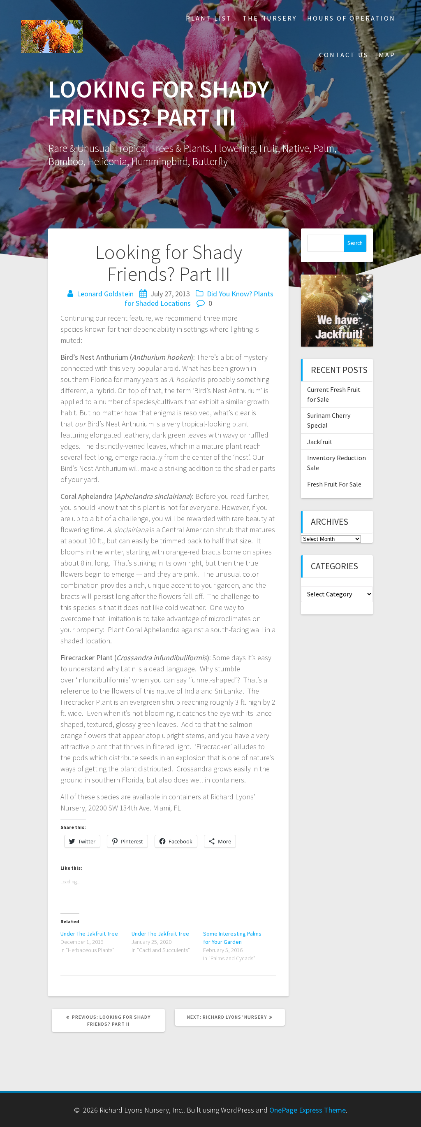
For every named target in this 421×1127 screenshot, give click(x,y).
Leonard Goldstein (105, 293)
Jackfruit (320, 442)
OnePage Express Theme (307, 1110)
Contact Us (343, 55)
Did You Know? (229, 293)
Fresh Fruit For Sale (334, 484)
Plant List (209, 18)
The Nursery (270, 18)
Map (387, 55)
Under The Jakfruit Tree (89, 933)
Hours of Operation (351, 18)
